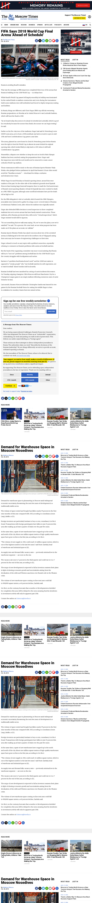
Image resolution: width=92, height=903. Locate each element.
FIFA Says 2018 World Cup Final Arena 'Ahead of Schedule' (27, 33)
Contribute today (79, 18)
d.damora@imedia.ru (23, 598)
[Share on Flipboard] (53, 40)
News (6, 25)
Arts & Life (48, 25)
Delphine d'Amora (8, 455)
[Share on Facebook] (36, 40)
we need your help (23, 355)
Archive (66, 25)
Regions (24, 25)
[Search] (90, 25)
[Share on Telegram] (43, 40)
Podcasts (57, 25)
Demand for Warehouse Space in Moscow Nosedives (27, 449)
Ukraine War (14, 25)
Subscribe (51, 311)
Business (32, 25)
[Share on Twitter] (40, 40)
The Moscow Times (9, 40)
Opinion (39, 25)
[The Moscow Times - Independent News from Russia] (19, 16)
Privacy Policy (18, 315)
